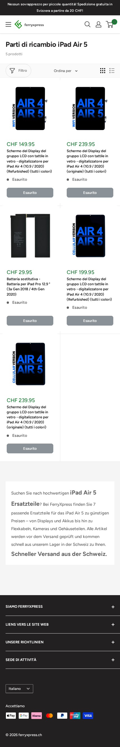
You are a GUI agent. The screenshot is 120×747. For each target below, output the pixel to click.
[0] (109, 24)
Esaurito (30, 193)
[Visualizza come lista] (111, 70)
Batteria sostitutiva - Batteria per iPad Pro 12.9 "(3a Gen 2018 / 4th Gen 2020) (28, 286)
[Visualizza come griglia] (102, 70)
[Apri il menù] (8, 24)
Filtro (22, 70)
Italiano (15, 688)
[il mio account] (98, 24)
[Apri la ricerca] (88, 24)
